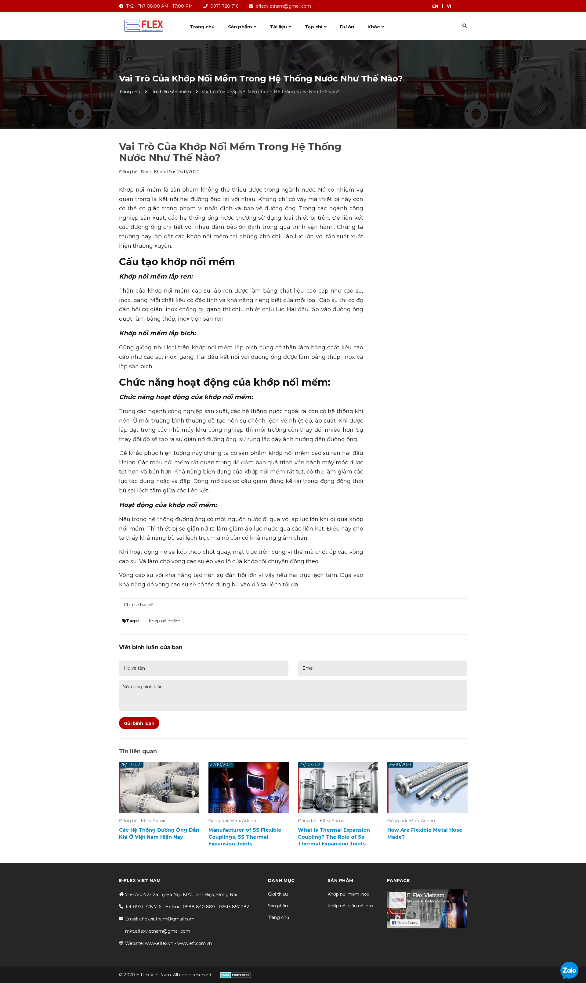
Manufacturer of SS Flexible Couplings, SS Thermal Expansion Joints (244, 837)
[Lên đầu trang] (577, 954)
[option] (159, 803)
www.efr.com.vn (194, 943)
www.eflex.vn (159, 943)
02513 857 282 (234, 906)
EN (435, 6)
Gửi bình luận (139, 723)
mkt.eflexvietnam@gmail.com (157, 931)
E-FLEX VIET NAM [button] (140, 880)
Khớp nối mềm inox (348, 894)
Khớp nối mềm (164, 621)
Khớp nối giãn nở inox (350, 906)
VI (449, 6)
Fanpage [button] (398, 880)
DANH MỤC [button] (281, 880)
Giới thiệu (278, 894)
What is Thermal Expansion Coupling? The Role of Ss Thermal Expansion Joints (334, 837)
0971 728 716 (224, 6)
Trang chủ (278, 917)
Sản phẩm (279, 906)
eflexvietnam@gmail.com (283, 6)
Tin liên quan (138, 751)
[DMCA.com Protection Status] (235, 975)
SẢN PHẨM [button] (340, 880)
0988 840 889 (199, 906)
